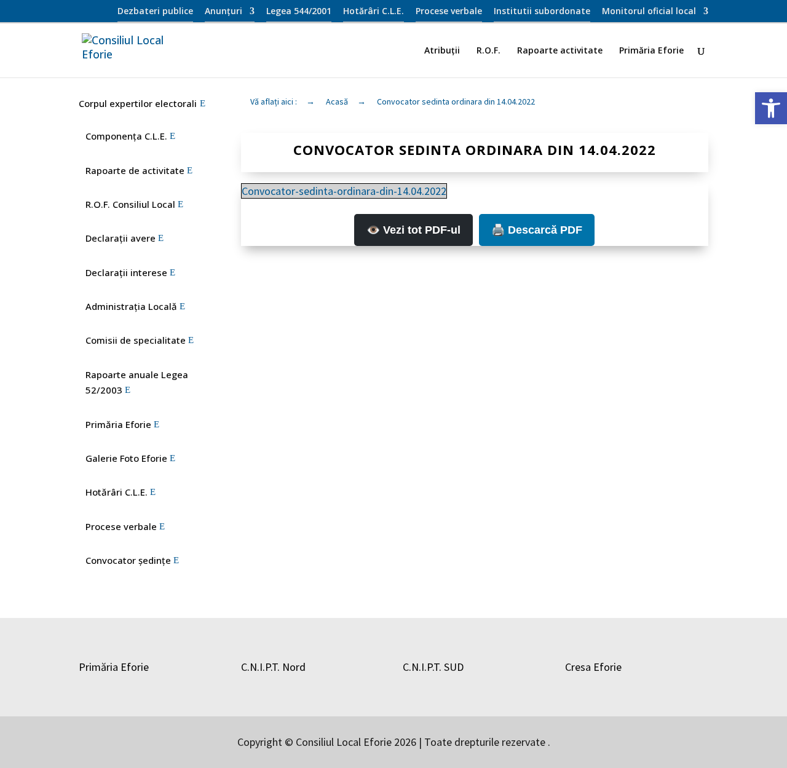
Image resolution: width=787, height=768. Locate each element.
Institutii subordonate (542, 12)
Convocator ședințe (128, 560)
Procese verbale (449, 12)
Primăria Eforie (651, 51)
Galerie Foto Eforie (126, 458)
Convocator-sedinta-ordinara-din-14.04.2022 (344, 191)
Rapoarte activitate (560, 51)
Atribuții (442, 51)
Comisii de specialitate (135, 340)
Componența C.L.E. (126, 136)
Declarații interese (126, 272)
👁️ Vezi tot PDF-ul (413, 230)
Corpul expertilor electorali (138, 103)
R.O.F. (488, 51)
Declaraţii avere (120, 238)
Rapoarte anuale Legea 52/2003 (136, 382)
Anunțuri (223, 12)
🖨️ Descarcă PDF (536, 230)
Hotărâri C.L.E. (373, 12)
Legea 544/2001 (298, 12)
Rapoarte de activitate (134, 170)
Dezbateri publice (155, 12)
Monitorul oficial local (649, 12)
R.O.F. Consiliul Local (130, 204)
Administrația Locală (131, 306)
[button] (771, 108)
